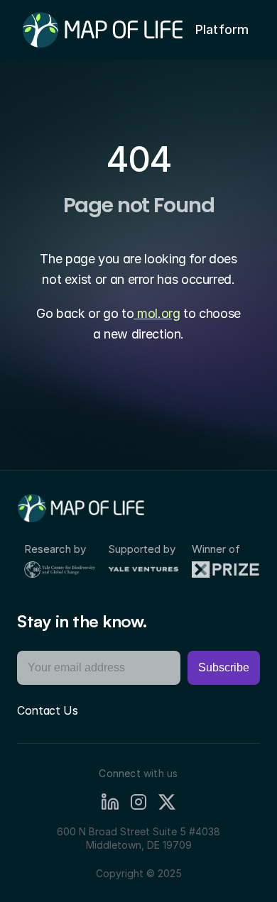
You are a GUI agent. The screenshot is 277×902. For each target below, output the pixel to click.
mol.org (157, 313)
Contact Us (47, 710)
